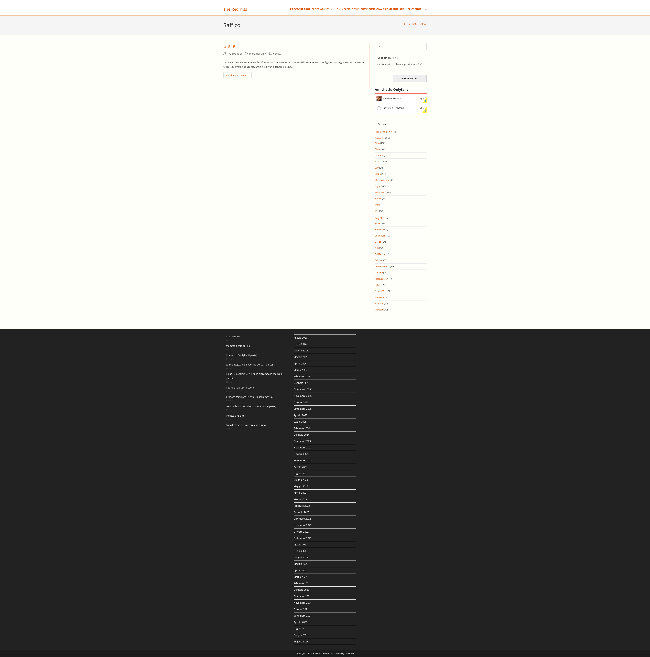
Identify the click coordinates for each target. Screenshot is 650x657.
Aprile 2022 (300, 570)
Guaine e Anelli (382, 266)
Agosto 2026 (300, 337)
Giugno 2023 (301, 479)
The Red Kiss (235, 9)
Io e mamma (233, 336)
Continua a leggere (239, 75)
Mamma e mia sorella (238, 345)
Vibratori (379, 309)
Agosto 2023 (300, 467)
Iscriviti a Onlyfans (393, 108)
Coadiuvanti (381, 235)
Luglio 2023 (300, 473)
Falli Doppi (380, 254)
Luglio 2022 (300, 551)
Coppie (378, 155)
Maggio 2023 (301, 486)
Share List (408, 78)
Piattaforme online (384, 131)
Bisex (377, 149)
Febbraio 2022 (302, 583)
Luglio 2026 (300, 344)
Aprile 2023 (300, 492)
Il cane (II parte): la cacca (240, 387)
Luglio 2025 (300, 421)
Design (378, 241)
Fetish (378, 260)
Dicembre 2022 (302, 518)
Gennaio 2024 (301, 434)
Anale (377, 223)
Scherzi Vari (380, 291)
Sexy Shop (380, 218)
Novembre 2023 (303, 447)
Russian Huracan (392, 98)
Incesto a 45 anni (235, 415)
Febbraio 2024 (302, 428)
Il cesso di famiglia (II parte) (241, 355)
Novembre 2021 (303, 602)
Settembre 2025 (303, 408)
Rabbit (378, 284)
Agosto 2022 (300, 544)
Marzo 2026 (300, 370)
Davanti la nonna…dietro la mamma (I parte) (251, 406)
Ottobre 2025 (301, 402)
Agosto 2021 (300, 622)
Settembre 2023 (303, 460)
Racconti (379, 137)
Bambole (379, 229)
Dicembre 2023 (302, 441)
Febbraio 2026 (302, 376)
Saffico (423, 23)
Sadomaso (380, 192)
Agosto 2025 (300, 415)
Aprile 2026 (300, 363)
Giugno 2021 (301, 635)
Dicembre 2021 (302, 596)
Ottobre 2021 (301, 609)
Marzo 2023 (300, 499)
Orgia (377, 186)
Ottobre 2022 (301, 531)
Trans (377, 204)
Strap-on (379, 303)
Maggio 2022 (301, 563)
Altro (377, 143)
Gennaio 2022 (301, 589)
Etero (377, 161)
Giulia (229, 46)
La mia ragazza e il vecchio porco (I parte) (249, 364)
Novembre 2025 (303, 395)
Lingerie (379, 272)
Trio (377, 210)
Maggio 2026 (301, 357)
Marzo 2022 (300, 576)
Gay (377, 167)
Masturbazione (382, 179)
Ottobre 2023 (301, 454)
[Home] (404, 23)
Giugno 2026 (301, 350)
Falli (377, 248)
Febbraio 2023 (302, 505)
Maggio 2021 (301, 641)
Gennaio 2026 (301, 382)
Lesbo (378, 173)
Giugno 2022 (301, 557)
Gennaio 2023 (301, 512)
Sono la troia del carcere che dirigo (246, 425)
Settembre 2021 (303, 615)
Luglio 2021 (300, 628)
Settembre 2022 (303, 538)
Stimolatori (380, 297)
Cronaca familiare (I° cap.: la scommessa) (249, 396)
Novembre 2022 (303, 525)
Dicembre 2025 (302, 389)
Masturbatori (381, 278)
